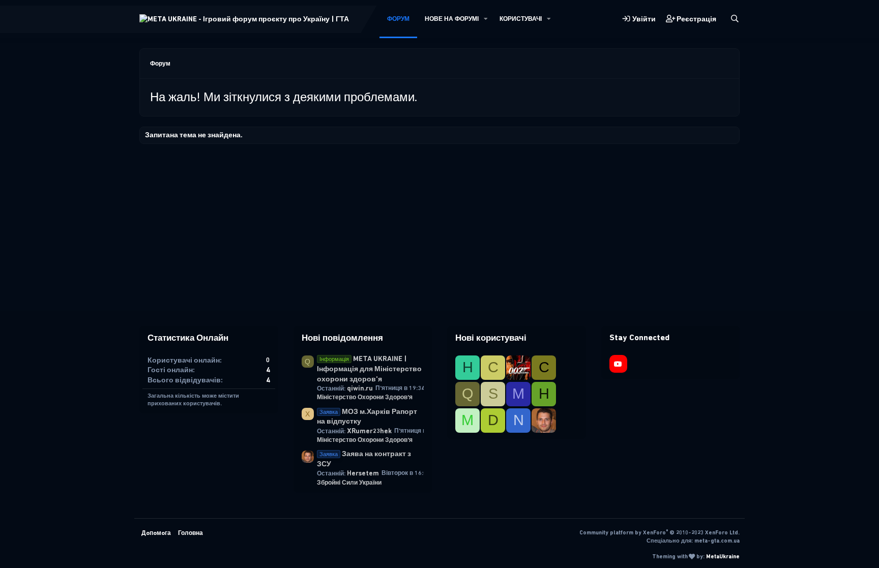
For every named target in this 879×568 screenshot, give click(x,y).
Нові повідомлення (342, 338)
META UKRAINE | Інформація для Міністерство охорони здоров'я (369, 368)
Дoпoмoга (156, 532)
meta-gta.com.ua (717, 540)
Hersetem (363, 473)
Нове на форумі (452, 18)
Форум (398, 18)
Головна (190, 532)
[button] (486, 19)
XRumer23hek (369, 431)
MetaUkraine (723, 556)
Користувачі (521, 18)
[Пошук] (735, 19)
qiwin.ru (360, 388)
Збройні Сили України (349, 482)
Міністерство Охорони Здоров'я (365, 397)
